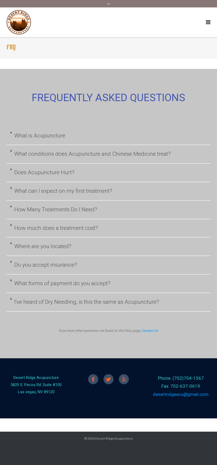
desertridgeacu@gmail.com (181, 394)
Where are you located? (42, 246)
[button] (109, 136)
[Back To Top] (203, 452)
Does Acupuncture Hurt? (44, 172)
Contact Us (150, 331)
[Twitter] (108, 379)
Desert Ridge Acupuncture (114, 438)
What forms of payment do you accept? (62, 283)
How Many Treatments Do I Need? (55, 209)
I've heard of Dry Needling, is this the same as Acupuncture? (86, 302)
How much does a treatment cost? (56, 228)
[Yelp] (124, 379)
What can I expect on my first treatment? (63, 191)
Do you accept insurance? (45, 265)
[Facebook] (93, 379)
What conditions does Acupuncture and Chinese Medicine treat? (92, 154)
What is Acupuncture (39, 135)
